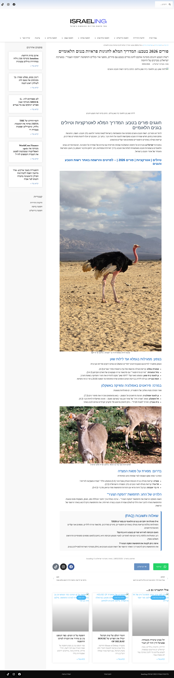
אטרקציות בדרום (148, 45)
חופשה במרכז (85, 38)
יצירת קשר (26, 38)
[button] (161, 566)
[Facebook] (14, 4)
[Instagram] (8, 4)
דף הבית (166, 45)
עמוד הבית (153, 38)
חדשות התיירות (138, 38)
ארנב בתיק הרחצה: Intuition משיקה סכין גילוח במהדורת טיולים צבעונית (26, 58)
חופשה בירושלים (122, 38)
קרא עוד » (161, 659)
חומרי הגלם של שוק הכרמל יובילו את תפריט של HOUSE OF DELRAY (111, 638)
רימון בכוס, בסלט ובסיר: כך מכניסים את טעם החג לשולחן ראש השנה (26, 80)
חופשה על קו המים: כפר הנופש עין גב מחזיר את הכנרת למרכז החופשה (71, 638)
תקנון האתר (107, 674)
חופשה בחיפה (37, 207)
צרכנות (37, 38)
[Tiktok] (2, 4)
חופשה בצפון (68, 38)
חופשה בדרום (52, 38)
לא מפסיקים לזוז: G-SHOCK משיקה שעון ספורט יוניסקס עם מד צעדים (25, 102)
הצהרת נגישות (66, 674)
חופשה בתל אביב (103, 38)
